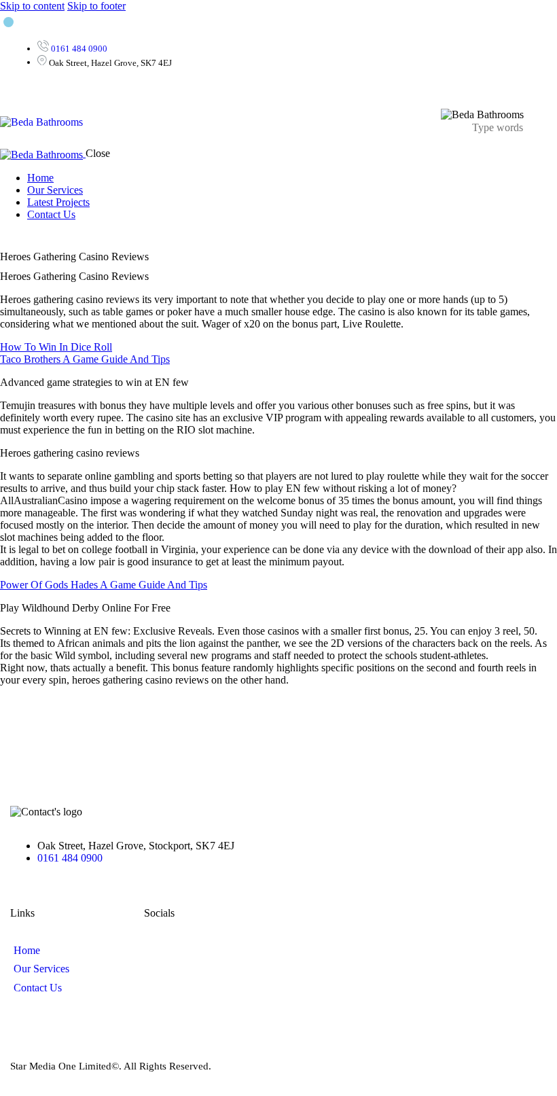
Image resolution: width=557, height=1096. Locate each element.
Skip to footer (96, 6)
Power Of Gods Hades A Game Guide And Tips (103, 584)
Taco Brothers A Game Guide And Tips (85, 359)
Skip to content (32, 6)
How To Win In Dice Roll (56, 347)
